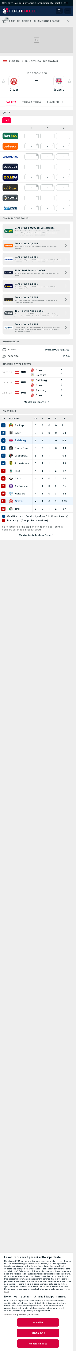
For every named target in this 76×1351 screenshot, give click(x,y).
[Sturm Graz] (11, 448)
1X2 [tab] (6, 120)
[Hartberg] (11, 494)
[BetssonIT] (10, 146)
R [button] (64, 418)
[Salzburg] (11, 440)
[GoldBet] (10, 177)
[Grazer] (11, 501)
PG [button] (35, 418)
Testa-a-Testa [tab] (31, 102)
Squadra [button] (14, 418)
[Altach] (11, 478)
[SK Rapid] (11, 425)
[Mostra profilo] (13, 81)
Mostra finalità (38, 1343)
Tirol (17, 508)
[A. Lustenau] (11, 463)
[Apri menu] (67, 11)
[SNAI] (10, 198)
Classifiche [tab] (55, 102)
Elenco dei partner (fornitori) (21, 1314)
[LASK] (11, 433)
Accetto (38, 1322)
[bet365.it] (10, 136)
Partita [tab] (10, 102)
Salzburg (58, 89)
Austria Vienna (22, 486)
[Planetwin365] (10, 187)
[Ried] (11, 471)
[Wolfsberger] (11, 456)
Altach (18, 478)
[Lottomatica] (10, 156)
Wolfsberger (22, 455)
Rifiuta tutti (38, 1332)
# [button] (2, 418)
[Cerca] (59, 11)
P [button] (56, 418)
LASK (18, 433)
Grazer (14, 89)
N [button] (49, 418)
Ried (17, 471)
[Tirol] (11, 509)
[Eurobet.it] (10, 167)
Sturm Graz (21, 448)
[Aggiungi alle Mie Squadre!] (3, 81)
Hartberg (20, 493)
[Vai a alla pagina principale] (22, 10)
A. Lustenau (22, 463)
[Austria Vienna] (11, 486)
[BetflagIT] (10, 208)
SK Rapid (20, 425)
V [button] (42, 418)
